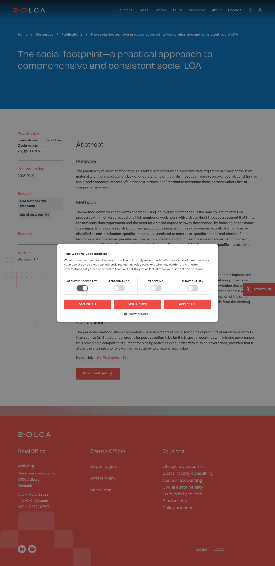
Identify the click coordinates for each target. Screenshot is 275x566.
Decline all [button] (88, 304)
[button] (137, 315)
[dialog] (137, 283)
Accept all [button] (187, 304)
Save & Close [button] (137, 304)
